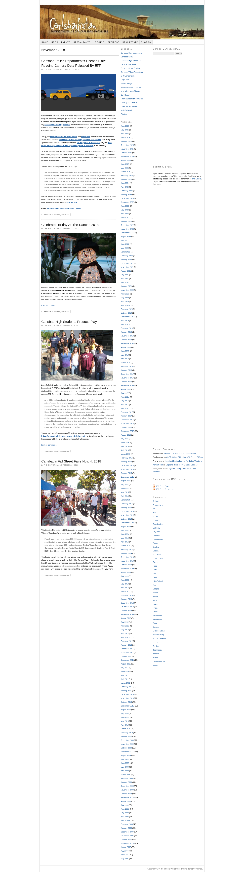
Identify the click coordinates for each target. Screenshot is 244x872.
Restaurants (82, 42)
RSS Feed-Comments (164, 489)
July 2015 (124, 485)
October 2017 (126, 382)
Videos (155, 665)
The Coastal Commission (131, 106)
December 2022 (127, 225)
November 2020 (127, 290)
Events (65, 42)
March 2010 (125, 729)
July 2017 (124, 393)
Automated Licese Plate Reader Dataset (64, 208)
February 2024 (127, 191)
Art (154, 509)
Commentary (158, 539)
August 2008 (126, 801)
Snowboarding (158, 635)
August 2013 (126, 572)
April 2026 (125, 134)
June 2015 (125, 488)
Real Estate (130, 42)
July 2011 (124, 668)
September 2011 (127, 660)
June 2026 (125, 126)
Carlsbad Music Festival (130, 68)
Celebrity (156, 528)
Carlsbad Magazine (128, 64)
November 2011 (127, 653)
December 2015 (127, 465)
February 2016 (127, 458)
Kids (154, 585)
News (54, 42)
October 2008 (126, 794)
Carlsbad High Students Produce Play (69, 322)
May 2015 (125, 492)
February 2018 (127, 366)
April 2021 (125, 279)
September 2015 (127, 477)
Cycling (156, 547)
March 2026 (125, 137)
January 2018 (126, 370)
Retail (155, 623)
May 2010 (125, 721)
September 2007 (127, 843)
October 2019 (126, 313)
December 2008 (127, 786)
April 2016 (125, 450)
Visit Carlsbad (126, 110)
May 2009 (125, 767)
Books (155, 516)
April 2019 (125, 321)
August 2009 (126, 755)
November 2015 (127, 469)
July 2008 (124, 805)
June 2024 (125, 183)
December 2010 (127, 694)
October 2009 (126, 748)
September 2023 (127, 202)
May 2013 (125, 584)
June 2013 (125, 580)
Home (44, 42)
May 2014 (125, 538)
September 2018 (127, 343)
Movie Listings (126, 83)
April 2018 (125, 359)
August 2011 (126, 664)
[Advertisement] (178, 110)
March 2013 (125, 591)
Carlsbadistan (122, 19)
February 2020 (127, 309)
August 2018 (126, 347)
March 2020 (125, 305)
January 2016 (126, 462)
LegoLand (125, 80)
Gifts (155, 570)
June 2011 (125, 671)
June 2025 (125, 164)
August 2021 (126, 271)
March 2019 (125, 324)
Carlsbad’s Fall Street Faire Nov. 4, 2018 (71, 461)
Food (155, 566)
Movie (155, 596)
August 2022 (126, 237)
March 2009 (125, 775)
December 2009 (127, 740)
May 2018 (125, 355)
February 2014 (127, 549)
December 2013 (127, 557)
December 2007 (127, 832)
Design (156, 551)
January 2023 (126, 221)
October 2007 (126, 839)
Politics (156, 612)
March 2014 (125, 546)
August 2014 (126, 527)
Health (155, 577)
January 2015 (126, 507)
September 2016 (127, 431)
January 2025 (126, 179)
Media (155, 593)
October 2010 (126, 702)
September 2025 (127, 157)
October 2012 (126, 611)
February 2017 (127, 412)
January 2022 (126, 259)
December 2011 (127, 649)
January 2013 (126, 599)
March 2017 (125, 408)
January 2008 (126, 828)
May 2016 (125, 446)
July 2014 (124, 530)
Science (156, 627)
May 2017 (125, 401)
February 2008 (127, 824)
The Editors (196, 179)
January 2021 (126, 286)
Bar (154, 513)
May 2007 (125, 859)
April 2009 (125, 771)
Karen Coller (158, 465)
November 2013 (127, 561)
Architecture (158, 505)
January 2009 (126, 782)
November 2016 (127, 423)
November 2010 (127, 698)
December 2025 (127, 145)
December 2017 (127, 374)
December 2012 (127, 603)
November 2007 (127, 836)
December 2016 (127, 420)
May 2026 (125, 130)
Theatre (156, 654)
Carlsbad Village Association (132, 72)
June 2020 (125, 294)
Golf (154, 574)
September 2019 (127, 317)
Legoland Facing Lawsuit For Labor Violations (183, 461)
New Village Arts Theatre (130, 91)
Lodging (99, 42)
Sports (155, 642)
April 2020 (125, 301)
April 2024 (125, 187)
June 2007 (125, 855)
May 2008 (125, 813)
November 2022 (127, 229)
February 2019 (127, 328)
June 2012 (125, 626)
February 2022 (127, 256)
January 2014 (126, 553)
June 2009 (125, 763)
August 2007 (126, 847)
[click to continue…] (49, 305)
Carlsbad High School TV (131, 61)
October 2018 (126, 340)
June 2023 (125, 206)
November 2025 (127, 149)
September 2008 (127, 797)
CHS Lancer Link (127, 76)
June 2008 (125, 809)
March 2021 (125, 282)
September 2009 (127, 752)
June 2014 (125, 534)
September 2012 (127, 614)
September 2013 (127, 569)
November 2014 (127, 515)
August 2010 (126, 710)
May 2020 (125, 298)
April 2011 (124, 679)
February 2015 (127, 504)
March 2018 (125, 363)
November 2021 (127, 267)
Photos (146, 42)
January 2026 (126, 141)
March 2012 (125, 637)
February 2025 (127, 175)
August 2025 (126, 160)
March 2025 (125, 172)
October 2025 (126, 153)
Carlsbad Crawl (127, 57)
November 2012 (127, 607)
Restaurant (157, 619)
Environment (158, 558)
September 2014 (127, 523)
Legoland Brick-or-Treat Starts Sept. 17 (182, 465)
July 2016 (124, 439)
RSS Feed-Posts (162, 486)
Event (155, 562)
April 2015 (125, 496)
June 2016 (125, 443)
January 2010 (126, 736)
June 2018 (125, 351)
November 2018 (127, 336)
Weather (124, 114)
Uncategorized (159, 661)
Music (155, 600)
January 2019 (126, 332)
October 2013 (126, 565)
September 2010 (127, 706)
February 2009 (127, 778)
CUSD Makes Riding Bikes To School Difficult (184, 457)
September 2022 (127, 233)
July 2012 (124, 622)
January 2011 (126, 691)
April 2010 (125, 725)
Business (113, 42)
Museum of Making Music (131, 87)
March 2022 (125, 252)
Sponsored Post (159, 638)
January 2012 (126, 645)
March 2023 (125, 217)
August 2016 (126, 435)
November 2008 (127, 790)
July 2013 (124, 576)
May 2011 (124, 675)
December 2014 (127, 511)
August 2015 (126, 481)
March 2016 (125, 454)
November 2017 (127, 378)
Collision (156, 536)
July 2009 (124, 759)
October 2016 (126, 427)
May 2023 (125, 210)
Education (157, 554)
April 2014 (125, 542)
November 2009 (127, 744)
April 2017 (125, 405)
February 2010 (127, 733)
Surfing (156, 646)
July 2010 (124, 713)
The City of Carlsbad (129, 103)
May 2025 (125, 168)
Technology (157, 650)
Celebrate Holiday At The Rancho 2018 (70, 225)
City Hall (156, 532)
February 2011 (126, 687)
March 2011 (125, 683)
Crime (155, 543)
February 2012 (127, 641)
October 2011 (126, 656)
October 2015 (126, 473)
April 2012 (125, 633)
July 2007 (124, 851)
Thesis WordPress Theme (175, 869)
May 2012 (125, 630)
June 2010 (125, 717)
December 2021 (127, 263)
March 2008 (125, 820)
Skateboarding (158, 631)
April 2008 (125, 817)
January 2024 (126, 195)
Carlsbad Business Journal (131, 53)
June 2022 (125, 244)
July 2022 (124, 240)
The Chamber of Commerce (132, 99)
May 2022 (125, 248)
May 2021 (125, 275)
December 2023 (127, 198)
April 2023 (125, 214)
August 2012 (126, 618)
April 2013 (125, 588)
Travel (155, 658)
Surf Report (125, 95)
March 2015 (125, 500)
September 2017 (127, 385)
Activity (156, 501)
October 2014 (126, 519)
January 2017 (126, 416)
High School (158, 581)
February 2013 (127, 595)
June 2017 (125, 397)
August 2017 (126, 389)
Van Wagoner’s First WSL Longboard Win (180, 453)
